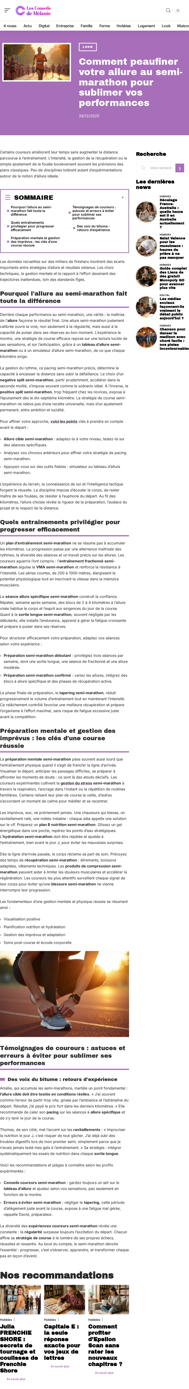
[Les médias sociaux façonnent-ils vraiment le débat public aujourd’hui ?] (146, 307)
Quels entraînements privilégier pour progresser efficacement (32, 226)
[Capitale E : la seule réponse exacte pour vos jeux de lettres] (64, 1299)
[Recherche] (168, 10)
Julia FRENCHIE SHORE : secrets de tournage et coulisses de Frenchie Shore (19, 1348)
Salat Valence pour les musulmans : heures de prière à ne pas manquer (172, 247)
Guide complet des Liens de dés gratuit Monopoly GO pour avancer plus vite (173, 278)
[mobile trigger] (8, 10)
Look (88, 47)
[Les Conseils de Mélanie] (33, 10)
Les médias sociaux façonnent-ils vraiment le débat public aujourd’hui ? (172, 308)
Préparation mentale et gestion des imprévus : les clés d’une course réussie (35, 241)
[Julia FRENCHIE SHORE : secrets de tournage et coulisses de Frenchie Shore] (20, 1299)
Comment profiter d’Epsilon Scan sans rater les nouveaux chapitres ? (105, 1345)
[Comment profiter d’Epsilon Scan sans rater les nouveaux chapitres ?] (108, 1299)
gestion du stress (76, 783)
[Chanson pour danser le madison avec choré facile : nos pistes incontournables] (146, 337)
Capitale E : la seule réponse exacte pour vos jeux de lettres (62, 1342)
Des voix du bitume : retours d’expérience (93, 228)
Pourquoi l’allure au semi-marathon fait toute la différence (31, 210)
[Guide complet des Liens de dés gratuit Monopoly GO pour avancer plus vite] (146, 276)
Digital (165, 295)
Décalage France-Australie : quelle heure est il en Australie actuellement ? (172, 213)
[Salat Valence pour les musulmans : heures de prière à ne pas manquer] (146, 246)
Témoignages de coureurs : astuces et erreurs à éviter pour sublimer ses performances (94, 212)
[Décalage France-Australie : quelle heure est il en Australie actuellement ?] (146, 212)
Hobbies (6, 1319)
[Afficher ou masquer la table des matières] (88, 197)
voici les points (63, 421)
